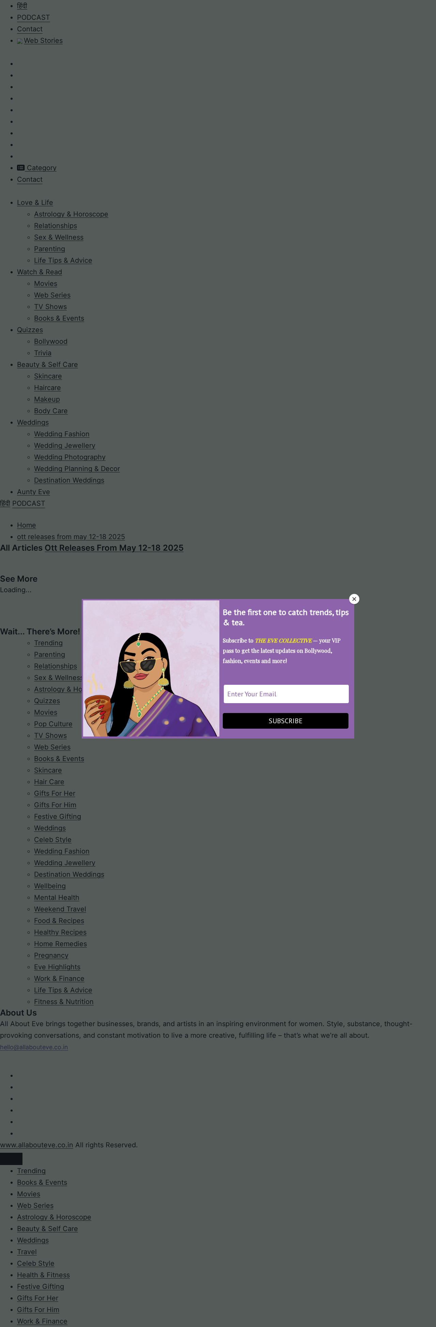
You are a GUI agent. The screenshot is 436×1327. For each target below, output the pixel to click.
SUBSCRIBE (285, 720)
